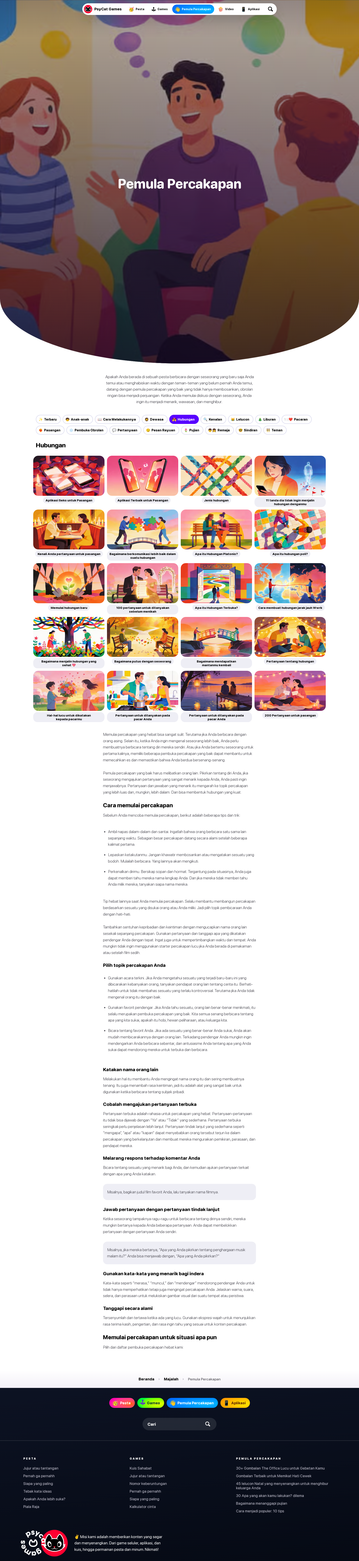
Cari (152, 1424)
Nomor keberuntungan (148, 1483)
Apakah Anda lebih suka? (44, 1499)
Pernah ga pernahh (39, 1476)
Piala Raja (31, 1506)
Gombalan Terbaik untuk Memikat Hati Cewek (273, 1476)
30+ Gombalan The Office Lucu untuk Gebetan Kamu (280, 1468)
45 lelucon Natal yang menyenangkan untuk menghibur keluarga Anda (282, 1485)
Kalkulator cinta (143, 1506)
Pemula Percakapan (258, 1458)
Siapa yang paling (38, 1483)
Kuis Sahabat (141, 1468)
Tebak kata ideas (37, 1491)
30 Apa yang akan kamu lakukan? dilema (270, 1495)
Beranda (146, 1379)
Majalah (171, 1379)
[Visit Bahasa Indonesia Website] (44, 1543)
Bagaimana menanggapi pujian (261, 1503)
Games (137, 1458)
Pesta (30, 1458)
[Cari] (270, 9)
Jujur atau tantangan (40, 1468)
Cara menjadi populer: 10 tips (260, 1511)
